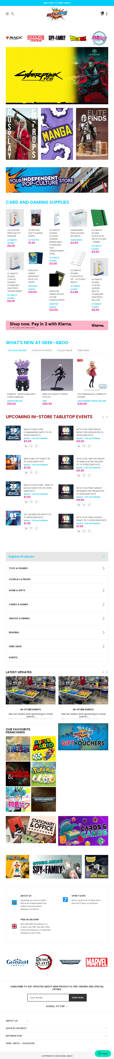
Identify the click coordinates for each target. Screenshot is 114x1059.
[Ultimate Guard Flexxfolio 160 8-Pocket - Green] (99, 218)
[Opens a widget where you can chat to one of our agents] (103, 1054)
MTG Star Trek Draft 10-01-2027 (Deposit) (90, 510)
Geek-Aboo (67, 1056)
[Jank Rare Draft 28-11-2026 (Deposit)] (65, 459)
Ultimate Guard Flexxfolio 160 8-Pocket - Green (99, 236)
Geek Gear (15, 646)
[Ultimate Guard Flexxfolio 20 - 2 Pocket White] (78, 258)
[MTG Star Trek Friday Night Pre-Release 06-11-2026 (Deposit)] (13, 433)
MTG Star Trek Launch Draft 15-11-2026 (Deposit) (39, 519)
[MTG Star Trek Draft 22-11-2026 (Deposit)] (65, 433)
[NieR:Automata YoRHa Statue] (57, 375)
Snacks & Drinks (19, 618)
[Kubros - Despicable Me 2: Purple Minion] (22, 375)
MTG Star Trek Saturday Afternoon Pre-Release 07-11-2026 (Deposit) (38, 461)
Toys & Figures (18, 568)
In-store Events (30, 709)
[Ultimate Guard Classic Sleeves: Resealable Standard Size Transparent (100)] (57, 218)
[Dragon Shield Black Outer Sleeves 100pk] (57, 279)
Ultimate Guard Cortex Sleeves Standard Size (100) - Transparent (14, 282)
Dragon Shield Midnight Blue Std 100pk (33, 276)
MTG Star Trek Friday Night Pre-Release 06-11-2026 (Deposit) (37, 432)
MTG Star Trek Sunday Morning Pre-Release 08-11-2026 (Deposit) (38, 491)
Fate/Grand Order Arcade (91, 401)
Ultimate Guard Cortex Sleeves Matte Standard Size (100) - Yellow (98, 289)
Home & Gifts (17, 590)
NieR (44, 401)
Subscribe (78, 997)
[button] (7, 13)
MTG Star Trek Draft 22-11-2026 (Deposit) (90, 431)
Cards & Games (18, 604)
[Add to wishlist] (31, 446)
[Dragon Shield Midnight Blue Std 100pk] (36, 258)
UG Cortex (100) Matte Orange (13, 233)
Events (13, 657)
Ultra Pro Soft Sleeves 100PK (35, 233)
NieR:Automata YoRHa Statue (55, 396)
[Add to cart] (26, 446)
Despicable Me (14, 401)
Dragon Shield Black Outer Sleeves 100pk (57, 295)
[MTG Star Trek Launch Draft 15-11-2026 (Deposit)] (13, 521)
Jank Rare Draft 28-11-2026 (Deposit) (89, 457)
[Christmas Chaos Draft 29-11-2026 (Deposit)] (65, 485)
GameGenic (77, 240)
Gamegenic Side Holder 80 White (77, 233)
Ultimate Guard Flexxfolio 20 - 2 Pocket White (78, 276)
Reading (14, 632)
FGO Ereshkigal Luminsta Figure (91, 396)
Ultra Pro (33, 240)
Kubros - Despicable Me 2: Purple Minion (21, 396)
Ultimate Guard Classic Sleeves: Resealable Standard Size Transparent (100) (56, 242)
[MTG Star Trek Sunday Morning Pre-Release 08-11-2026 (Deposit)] (13, 491)
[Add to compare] (36, 446)
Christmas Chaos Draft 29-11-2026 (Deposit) (90, 484)
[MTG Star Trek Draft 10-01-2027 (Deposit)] (65, 512)
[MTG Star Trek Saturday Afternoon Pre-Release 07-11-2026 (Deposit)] (13, 462)
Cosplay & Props (20, 579)
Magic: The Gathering (36, 438)
